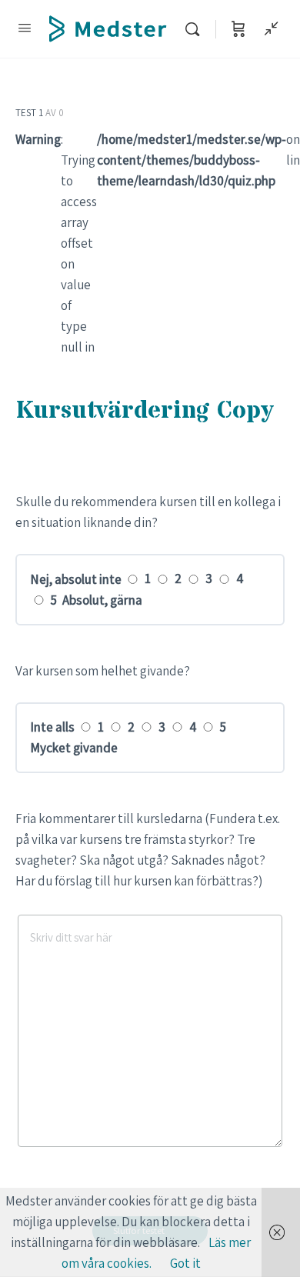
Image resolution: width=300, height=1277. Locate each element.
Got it (185, 1263)
